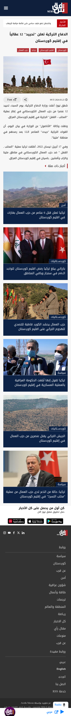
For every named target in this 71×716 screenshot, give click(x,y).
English (61, 669)
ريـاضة (62, 614)
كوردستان (62, 50)
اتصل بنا (60, 684)
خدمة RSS (59, 691)
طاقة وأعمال (57, 592)
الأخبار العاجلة (62, 24)
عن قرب (61, 570)
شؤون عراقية (57, 585)
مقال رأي (60, 628)
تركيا (34, 50)
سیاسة (61, 556)
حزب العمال (23, 50)
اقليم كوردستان (47, 50)
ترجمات (61, 599)
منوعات (61, 636)
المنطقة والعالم (55, 607)
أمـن (63, 578)
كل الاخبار (60, 621)
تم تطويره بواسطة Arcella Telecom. (35, 703)
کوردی (62, 677)
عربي (62, 662)
